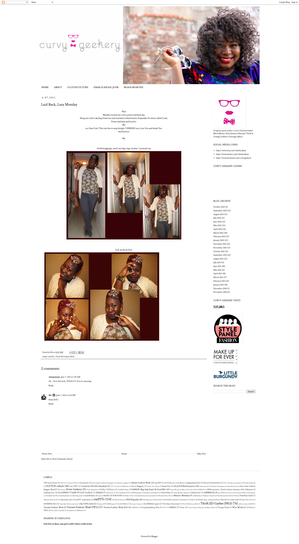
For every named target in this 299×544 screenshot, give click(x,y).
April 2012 (217, 229)
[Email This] (70, 352)
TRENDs (135, 507)
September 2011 (220, 255)
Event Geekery (74, 489)
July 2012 (217, 218)
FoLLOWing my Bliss (177, 489)
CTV (112, 486)
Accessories (84, 483)
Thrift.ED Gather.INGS (64, 356)
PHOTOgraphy (132, 499)
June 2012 (217, 221)
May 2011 (217, 270)
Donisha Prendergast (218, 486)
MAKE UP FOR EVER (113, 495)
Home (124, 453)
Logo (99, 495)
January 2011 (218, 284)
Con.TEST (73, 486)
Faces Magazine (92, 489)
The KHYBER (122, 504)
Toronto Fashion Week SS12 (115, 507)
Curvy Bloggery (137, 486)
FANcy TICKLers (107, 489)
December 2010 (220, 288)
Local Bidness (89, 495)
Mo (50, 395)
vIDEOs (172, 507)
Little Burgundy (76, 495)
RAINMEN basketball (171, 500)
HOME (45, 87)
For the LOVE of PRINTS (196, 489)
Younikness (70, 510)
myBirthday (197, 495)
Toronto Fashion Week (54, 507)
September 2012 (220, 210)
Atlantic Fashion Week (140, 482)
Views (182, 507)
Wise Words (237, 507)
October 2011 (219, 251)
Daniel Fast (166, 486)
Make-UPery (129, 495)
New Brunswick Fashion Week (227, 495)
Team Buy (62, 504)
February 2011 (219, 281)
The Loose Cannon (135, 504)
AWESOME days (169, 483)
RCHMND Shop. (201, 500)
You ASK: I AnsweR (57, 510)
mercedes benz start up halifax (146, 495)
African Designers (108, 483)
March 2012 (218, 232)
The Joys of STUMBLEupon (105, 504)
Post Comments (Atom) (63, 459)
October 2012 (219, 206)
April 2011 (217, 273)
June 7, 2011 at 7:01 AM (70, 377)
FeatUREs (161, 489)
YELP (46, 510)
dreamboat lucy (232, 486)
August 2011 (218, 258)
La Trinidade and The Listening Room (56, 495)
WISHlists (250, 507)
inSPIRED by (209, 492)
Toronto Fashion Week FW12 (82, 507)
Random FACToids (187, 500)
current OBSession (122, 486)
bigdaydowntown (193, 483)
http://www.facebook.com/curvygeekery (233, 158)
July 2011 (217, 262)
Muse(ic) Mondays (181, 495)
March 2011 (218, 277)
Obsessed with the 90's (51, 500)
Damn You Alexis (153, 486)
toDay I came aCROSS (246, 504)
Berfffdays (181, 483)
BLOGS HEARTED (133, 87)
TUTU (164, 507)
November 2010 (220, 292)
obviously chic (66, 499)
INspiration (195, 492)
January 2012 (218, 240)
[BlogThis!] (73, 352)
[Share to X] (76, 352)
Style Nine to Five (248, 500)
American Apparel (122, 483)
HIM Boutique (136, 493)
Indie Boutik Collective (181, 493)
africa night (96, 483)
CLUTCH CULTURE (77, 87)
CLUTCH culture (55, 486)
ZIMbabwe (80, 510)
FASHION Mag (123, 489)
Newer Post (47, 453)
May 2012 (217, 225)
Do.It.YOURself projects (184, 486)
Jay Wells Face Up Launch (227, 493)
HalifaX (99, 492)
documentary (203, 486)
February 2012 (219, 236)
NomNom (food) (246, 495)
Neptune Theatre (209, 495)
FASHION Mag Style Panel (142, 489)
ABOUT (58, 87)
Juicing (251, 493)
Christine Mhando (249, 483)
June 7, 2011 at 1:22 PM (65, 395)
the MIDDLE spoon (151, 504)
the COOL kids (86, 503)
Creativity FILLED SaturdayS (94, 486)
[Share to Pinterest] (82, 352)
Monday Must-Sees (164, 495)
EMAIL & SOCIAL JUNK (106, 87)
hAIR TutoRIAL (86, 492)
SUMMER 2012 (50, 504)
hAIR (74, 492)
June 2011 (217, 266)
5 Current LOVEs (71, 483)
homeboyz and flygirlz (150, 493)
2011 (62, 483)
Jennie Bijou (242, 493)
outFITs (51, 356)
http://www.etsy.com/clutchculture (231, 150)
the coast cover (73, 504)
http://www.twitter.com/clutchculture (232, 154)
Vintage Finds (223, 507)
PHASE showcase (118, 500)
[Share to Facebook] (79, 352)
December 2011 (219, 244)
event (62, 489)
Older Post (201, 453)
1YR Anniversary (50, 483)
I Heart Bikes (165, 492)
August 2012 (218, 214)
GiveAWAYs (63, 492)
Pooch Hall (158, 500)
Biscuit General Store (212, 483)
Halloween (109, 493)
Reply (51, 385)
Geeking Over (49, 492)
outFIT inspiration (83, 499)
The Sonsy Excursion (170, 504)
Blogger (154, 536)
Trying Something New (149, 507)
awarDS (158, 483)
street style (234, 499)
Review (224, 499)
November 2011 (220, 247)
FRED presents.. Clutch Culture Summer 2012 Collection (230, 489)
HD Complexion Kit (122, 493)
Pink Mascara (147, 500)
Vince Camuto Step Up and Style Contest (201, 507)
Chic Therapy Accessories (232, 483)
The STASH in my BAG (190, 504)
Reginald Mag (214, 500)
